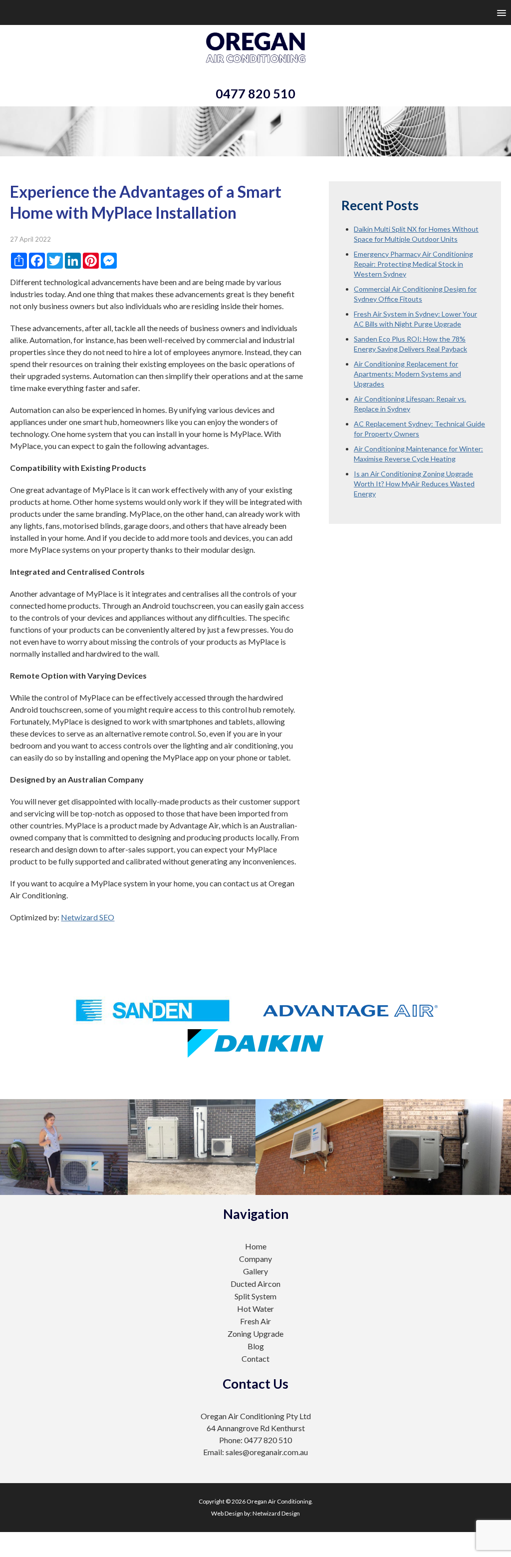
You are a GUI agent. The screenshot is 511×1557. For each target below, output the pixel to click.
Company (255, 1258)
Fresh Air (255, 1321)
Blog (256, 1346)
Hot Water (255, 1308)
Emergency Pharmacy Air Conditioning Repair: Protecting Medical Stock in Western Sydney (413, 264)
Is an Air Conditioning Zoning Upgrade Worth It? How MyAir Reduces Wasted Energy (414, 483)
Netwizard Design (276, 1513)
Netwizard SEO (87, 917)
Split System (255, 1296)
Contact (255, 1358)
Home (255, 1246)
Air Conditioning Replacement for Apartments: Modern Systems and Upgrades (407, 374)
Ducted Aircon (255, 1283)
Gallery (255, 1271)
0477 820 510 (255, 93)
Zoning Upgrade (255, 1333)
